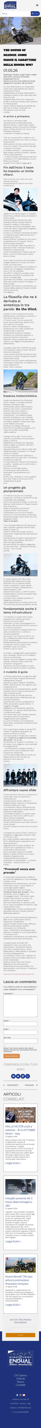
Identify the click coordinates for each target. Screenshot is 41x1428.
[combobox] (16, 13)
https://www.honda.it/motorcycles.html (18, 974)
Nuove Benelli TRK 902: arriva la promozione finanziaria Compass (19, 1280)
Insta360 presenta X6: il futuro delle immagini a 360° (18, 1202)
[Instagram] (20, 1395)
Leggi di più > (13, 1163)
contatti (20, 1385)
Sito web (7, 1037)
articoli (20, 1378)
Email (6, 1029)
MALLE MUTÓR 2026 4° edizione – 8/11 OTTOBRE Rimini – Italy (20, 1130)
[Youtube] (24, 1395)
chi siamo (20, 1375)
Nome (6, 1020)
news (20, 1381)
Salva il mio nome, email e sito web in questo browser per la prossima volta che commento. (20, 1049)
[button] (37, 5)
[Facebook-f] (17, 1395)
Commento (8, 993)
